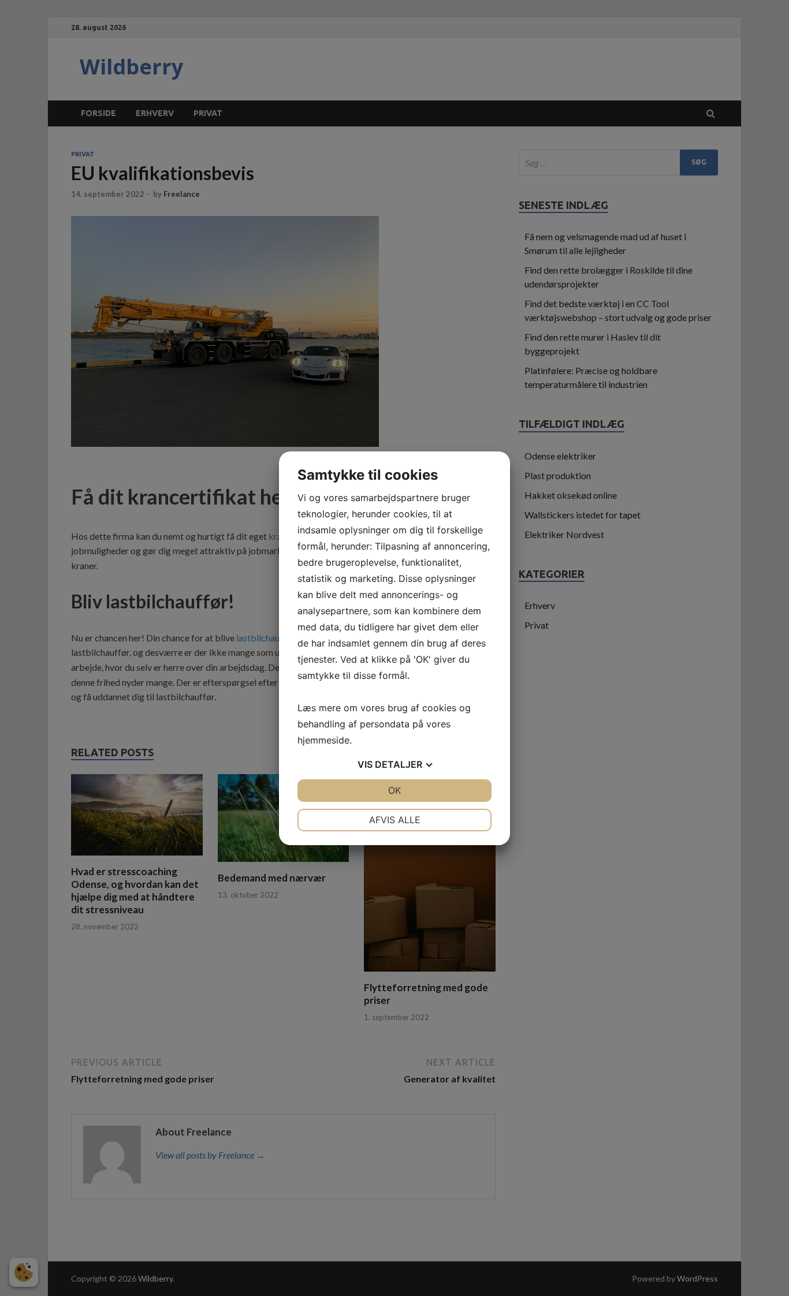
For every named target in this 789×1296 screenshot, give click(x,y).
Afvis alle (394, 820)
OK (394, 790)
